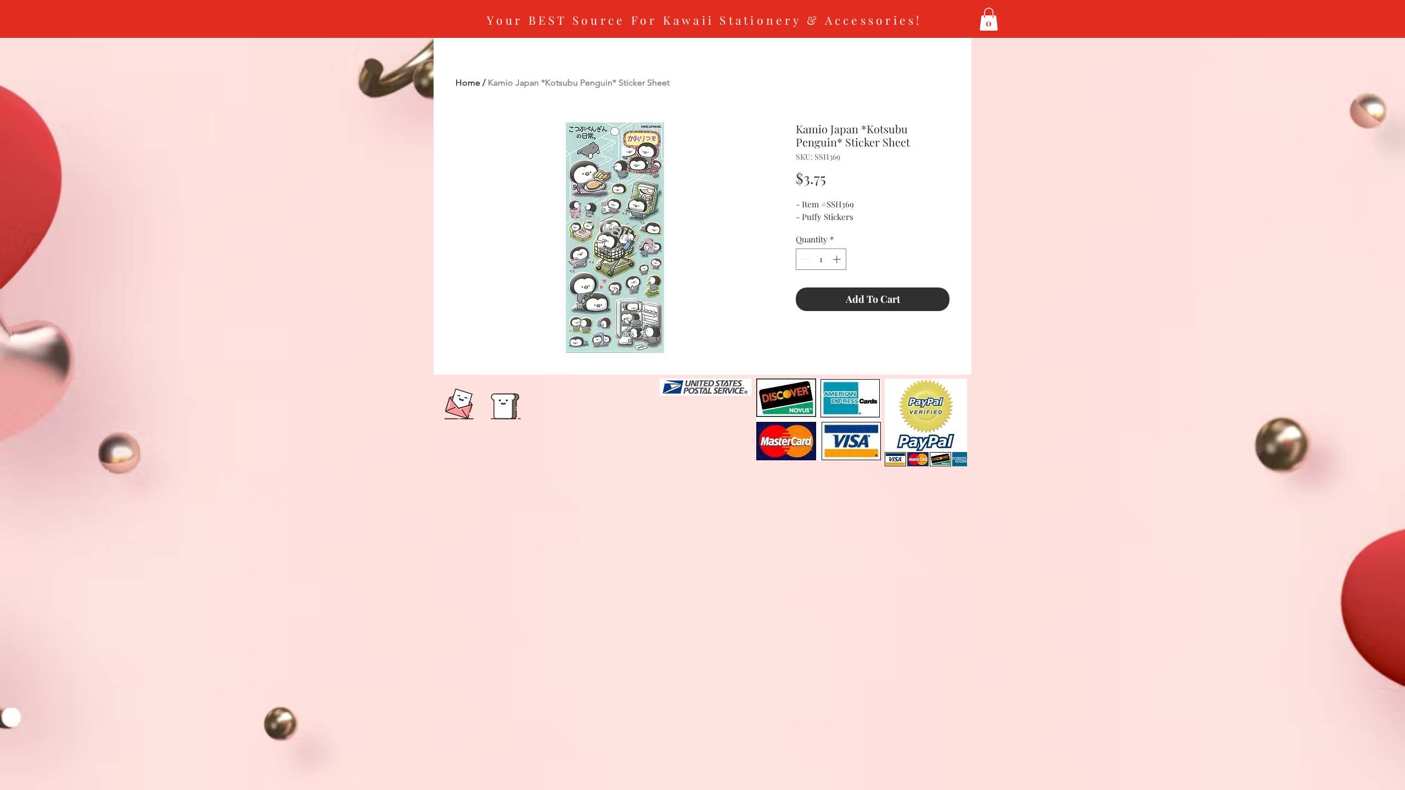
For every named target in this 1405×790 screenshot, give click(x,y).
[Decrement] (804, 259)
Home (468, 82)
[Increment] (837, 259)
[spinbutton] (821, 259)
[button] (988, 19)
